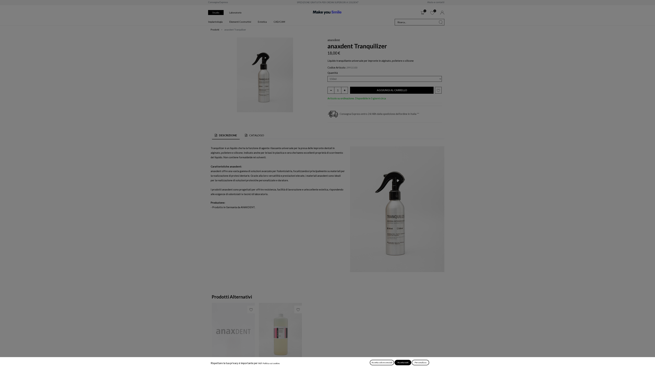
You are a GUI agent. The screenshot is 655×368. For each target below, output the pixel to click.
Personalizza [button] (420, 362)
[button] (392, 90)
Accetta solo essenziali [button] (382, 362)
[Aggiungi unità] (344, 90)
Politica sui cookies (271, 363)
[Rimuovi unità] (331, 90)
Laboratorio (235, 12)
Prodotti (215, 29)
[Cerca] (440, 22)
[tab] (226, 135)
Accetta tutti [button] (403, 362)
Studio (215, 12)
